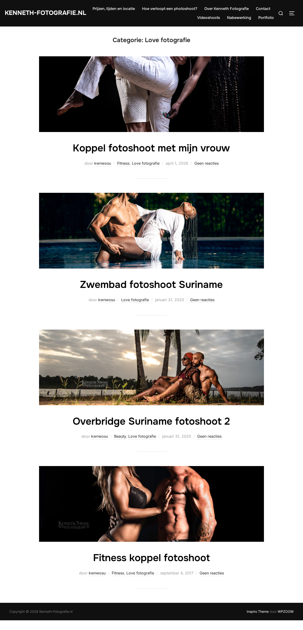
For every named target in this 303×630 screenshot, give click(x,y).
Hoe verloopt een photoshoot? (169, 8)
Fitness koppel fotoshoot (151, 557)
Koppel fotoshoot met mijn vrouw (151, 148)
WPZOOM (286, 611)
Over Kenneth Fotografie (226, 8)
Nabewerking (239, 17)
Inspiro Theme (258, 611)
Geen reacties (206, 163)
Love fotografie (146, 163)
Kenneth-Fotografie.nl (45, 13)
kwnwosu (102, 163)
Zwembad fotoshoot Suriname (151, 284)
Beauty (120, 436)
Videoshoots (208, 17)
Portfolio (266, 17)
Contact (263, 8)
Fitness (123, 163)
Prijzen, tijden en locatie (114, 8)
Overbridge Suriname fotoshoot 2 (151, 421)
